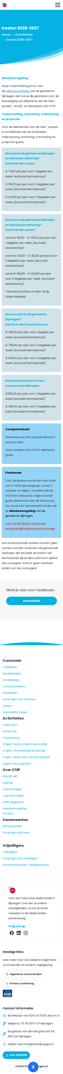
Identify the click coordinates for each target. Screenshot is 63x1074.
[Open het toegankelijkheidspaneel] (33, 1067)
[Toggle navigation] (57, 5)
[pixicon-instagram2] (25, 933)
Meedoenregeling (18, 91)
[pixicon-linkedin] (18, 933)
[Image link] (7, 994)
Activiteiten (24, 35)
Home (6, 35)
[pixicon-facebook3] (11, 933)
